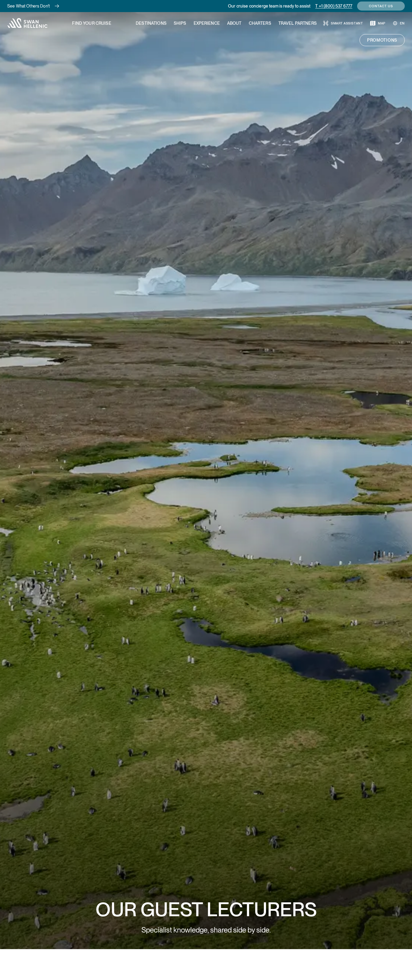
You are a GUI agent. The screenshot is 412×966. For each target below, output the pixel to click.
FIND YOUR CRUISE (91, 23)
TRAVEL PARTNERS (297, 23)
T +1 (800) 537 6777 (333, 6)
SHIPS (180, 23)
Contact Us (381, 6)
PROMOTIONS (382, 40)
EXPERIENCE (207, 23)
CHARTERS (260, 23)
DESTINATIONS (151, 23)
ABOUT (234, 23)
